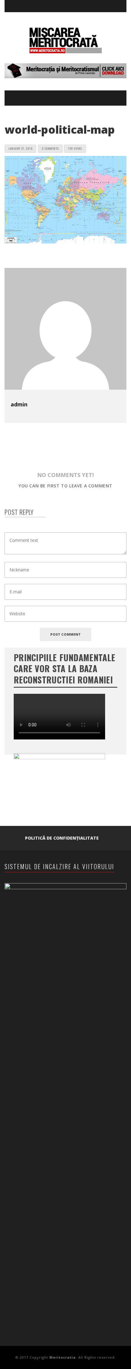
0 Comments (50, 148)
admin (19, 404)
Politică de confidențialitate (62, 838)
